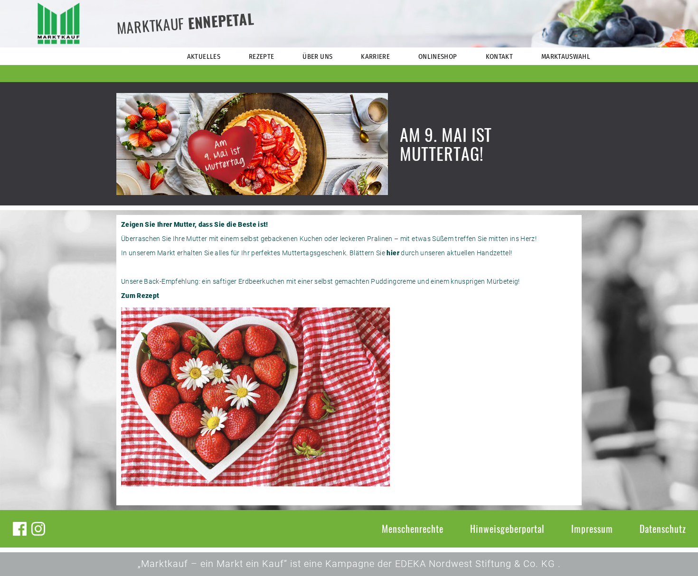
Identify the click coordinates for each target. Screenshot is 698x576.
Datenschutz (663, 528)
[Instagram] (38, 529)
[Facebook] (20, 529)
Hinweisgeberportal (507, 528)
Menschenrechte (412, 528)
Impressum (592, 528)
